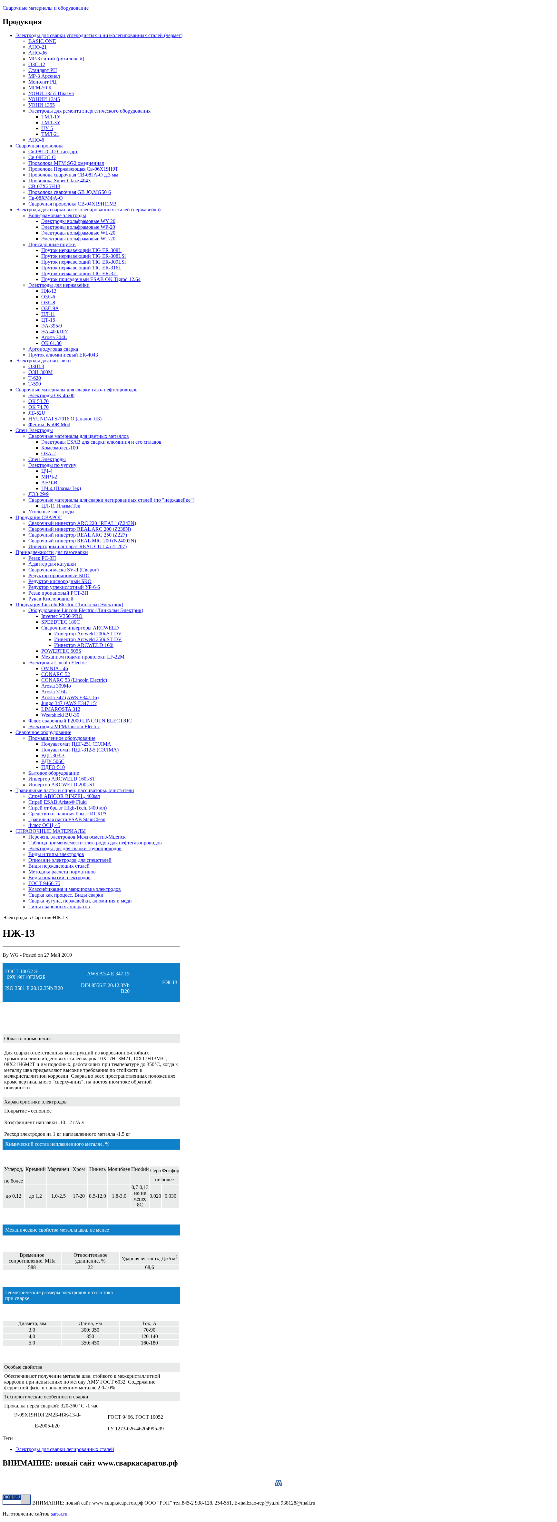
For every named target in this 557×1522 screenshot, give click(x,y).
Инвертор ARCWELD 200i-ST (61, 784)
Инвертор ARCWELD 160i (83, 645)
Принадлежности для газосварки (51, 552)
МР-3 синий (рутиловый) (56, 58)
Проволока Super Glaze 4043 (59, 180)
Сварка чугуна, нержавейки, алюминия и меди (80, 900)
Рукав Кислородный (50, 598)
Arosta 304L (54, 337)
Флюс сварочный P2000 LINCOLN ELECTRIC (80, 720)
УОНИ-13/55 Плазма (51, 93)
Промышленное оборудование (61, 738)
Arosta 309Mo (56, 686)
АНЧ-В (49, 482)
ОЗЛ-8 (48, 302)
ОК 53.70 (38, 401)
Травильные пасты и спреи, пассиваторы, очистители (74, 790)
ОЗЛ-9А (50, 308)
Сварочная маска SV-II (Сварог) (63, 569)
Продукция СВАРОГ (38, 517)
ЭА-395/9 (51, 325)
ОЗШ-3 (36, 366)
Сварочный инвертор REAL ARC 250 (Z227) (77, 535)
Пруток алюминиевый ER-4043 (63, 355)
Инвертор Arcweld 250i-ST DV (88, 639)
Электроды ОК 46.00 (51, 395)
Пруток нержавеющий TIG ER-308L (81, 250)
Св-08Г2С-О (42, 157)
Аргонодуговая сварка (53, 349)
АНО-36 (37, 52)
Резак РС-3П (42, 558)
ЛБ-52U (36, 413)
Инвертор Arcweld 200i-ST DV (88, 633)
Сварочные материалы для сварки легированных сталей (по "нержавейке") (111, 500)
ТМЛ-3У (50, 122)
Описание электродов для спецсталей (70, 860)
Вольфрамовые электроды (57, 215)
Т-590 (34, 384)
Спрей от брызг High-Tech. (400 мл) (67, 808)
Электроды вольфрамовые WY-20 (78, 221)
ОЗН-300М (40, 372)
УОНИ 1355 (41, 105)
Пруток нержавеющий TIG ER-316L (81, 267)
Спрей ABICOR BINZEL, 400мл (64, 796)
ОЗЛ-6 (48, 296)
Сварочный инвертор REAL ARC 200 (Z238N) (79, 529)
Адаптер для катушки (52, 564)
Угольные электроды (51, 511)
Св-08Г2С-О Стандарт (53, 151)
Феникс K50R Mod (49, 424)
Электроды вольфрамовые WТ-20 (78, 238)
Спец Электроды (34, 430)
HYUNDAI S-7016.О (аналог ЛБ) (65, 418)
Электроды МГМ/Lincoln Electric (64, 726)
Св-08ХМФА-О (45, 198)
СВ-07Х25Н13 (44, 186)
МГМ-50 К (40, 87)
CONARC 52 (55, 674)
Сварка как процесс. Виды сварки (65, 895)
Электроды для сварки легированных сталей (64, 1449)
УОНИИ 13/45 (44, 99)
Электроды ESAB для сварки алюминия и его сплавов (101, 442)
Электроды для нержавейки (59, 285)
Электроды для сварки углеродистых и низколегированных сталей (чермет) (98, 35)
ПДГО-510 (53, 767)
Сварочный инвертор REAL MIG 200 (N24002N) (82, 540)
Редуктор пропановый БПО (59, 575)
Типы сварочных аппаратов (59, 906)
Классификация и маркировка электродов (74, 889)
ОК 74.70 (38, 407)
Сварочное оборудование (43, 732)
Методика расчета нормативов (62, 871)
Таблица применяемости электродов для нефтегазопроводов (95, 842)
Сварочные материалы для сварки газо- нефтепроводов (76, 389)
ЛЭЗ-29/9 (38, 494)
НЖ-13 (48, 291)
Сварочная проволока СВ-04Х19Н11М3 (72, 204)
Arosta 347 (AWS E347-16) (70, 697)
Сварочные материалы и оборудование (46, 8)
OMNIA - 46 (54, 668)
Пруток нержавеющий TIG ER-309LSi (83, 262)
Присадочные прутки (52, 244)
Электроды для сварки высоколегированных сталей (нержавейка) (88, 209)
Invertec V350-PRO (62, 616)
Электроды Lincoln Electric (57, 662)
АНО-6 (36, 140)
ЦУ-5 (47, 128)
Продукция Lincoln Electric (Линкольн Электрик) (69, 604)
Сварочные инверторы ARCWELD (80, 627)
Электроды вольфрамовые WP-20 (78, 227)
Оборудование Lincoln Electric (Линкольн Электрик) (85, 610)
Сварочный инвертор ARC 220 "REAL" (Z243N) (82, 523)
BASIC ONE (42, 41)
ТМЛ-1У (50, 116)
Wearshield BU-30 (60, 715)
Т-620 (34, 378)
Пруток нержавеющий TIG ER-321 (79, 273)
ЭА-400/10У (54, 331)
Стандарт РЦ (42, 70)
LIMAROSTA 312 (60, 709)
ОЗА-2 (48, 453)
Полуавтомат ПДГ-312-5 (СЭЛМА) (80, 749)
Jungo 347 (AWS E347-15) (69, 703)
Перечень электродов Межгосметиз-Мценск (77, 837)
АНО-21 (37, 47)
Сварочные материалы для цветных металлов (78, 436)
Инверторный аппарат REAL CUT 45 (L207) (77, 546)
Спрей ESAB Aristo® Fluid (57, 802)
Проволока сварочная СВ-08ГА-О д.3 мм (73, 174)
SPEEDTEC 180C (60, 622)
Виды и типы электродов (56, 854)
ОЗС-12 (36, 64)
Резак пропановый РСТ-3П (58, 593)
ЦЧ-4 (47, 471)
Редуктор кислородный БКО (60, 581)
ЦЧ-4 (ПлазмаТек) (61, 488)
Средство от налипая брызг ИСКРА (67, 813)
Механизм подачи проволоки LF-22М (82, 657)
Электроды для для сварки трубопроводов (75, 848)
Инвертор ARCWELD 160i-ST (61, 778)
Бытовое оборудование (53, 773)
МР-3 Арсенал (44, 76)
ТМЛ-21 (50, 134)
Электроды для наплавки (43, 360)
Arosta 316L (54, 691)
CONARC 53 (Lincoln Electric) (74, 680)
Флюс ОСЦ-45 (44, 825)
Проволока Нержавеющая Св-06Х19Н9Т (73, 169)
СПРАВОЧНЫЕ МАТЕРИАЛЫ (50, 831)
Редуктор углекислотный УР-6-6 (64, 587)
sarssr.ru (59, 1514)
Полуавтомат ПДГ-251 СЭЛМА (76, 744)
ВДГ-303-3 (52, 755)
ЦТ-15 (48, 320)
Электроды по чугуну (52, 465)
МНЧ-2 (49, 476)
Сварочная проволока (39, 145)
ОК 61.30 (51, 343)
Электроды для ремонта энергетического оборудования (89, 111)
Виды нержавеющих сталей (59, 866)
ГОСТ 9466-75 (44, 883)
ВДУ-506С (52, 761)
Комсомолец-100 (59, 447)
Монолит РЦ (42, 82)
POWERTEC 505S (61, 651)
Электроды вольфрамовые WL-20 (78, 233)
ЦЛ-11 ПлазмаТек (60, 506)
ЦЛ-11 (48, 314)
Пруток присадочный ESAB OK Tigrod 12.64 (91, 279)
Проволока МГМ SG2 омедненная (66, 163)
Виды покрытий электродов (59, 877)
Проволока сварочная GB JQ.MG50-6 (69, 192)
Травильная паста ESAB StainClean (66, 819)
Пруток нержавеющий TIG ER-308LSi (83, 256)
